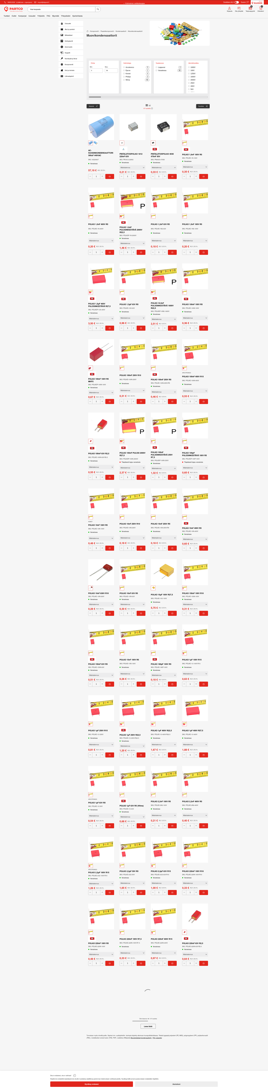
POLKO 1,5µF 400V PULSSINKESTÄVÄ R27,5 (99, 304)
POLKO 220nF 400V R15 (161, 939)
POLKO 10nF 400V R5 (192, 528)
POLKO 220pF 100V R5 (192, 1015)
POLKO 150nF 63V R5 (98, 664)
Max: (106, 67)
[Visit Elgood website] (257, 2)
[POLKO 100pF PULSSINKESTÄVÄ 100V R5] (195, 425)
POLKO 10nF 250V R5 (160, 524)
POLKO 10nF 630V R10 (98, 593)
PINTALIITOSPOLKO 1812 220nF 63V (131, 155)
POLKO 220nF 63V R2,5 (192, 943)
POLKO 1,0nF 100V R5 (192, 154)
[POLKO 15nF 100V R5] (132, 637)
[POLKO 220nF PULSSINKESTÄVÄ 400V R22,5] (164, 987)
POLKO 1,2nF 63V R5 (160, 224)
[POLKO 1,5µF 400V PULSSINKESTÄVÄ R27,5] (101, 276)
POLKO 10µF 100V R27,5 (162, 594)
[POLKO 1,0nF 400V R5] (101, 200)
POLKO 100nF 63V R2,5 (98, 453)
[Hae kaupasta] (98, 9)
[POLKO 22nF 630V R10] (164, 1063)
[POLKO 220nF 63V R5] (101, 987)
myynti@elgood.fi (43, 2)
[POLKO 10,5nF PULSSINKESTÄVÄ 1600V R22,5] (164, 276)
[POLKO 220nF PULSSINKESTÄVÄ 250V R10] (132, 987)
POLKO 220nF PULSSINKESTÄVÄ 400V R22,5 (162, 1016)
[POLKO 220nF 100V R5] (101, 916)
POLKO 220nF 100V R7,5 (131, 939)
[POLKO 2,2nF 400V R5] (195, 779)
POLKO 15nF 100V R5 (129, 659)
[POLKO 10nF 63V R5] (132, 572)
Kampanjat (22, 16)
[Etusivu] (87, 31)
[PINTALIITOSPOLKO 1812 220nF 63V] (132, 127)
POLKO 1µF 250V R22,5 (130, 735)
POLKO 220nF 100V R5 (98, 943)
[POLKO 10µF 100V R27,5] (164, 572)
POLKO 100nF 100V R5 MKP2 (98, 380)
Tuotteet (7, 16)
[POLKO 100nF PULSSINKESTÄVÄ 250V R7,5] (164, 425)
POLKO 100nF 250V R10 (130, 375)
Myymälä (55, 16)
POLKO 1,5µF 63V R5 (129, 304)
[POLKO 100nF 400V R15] (195, 352)
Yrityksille (41, 16)
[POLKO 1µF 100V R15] (195, 637)
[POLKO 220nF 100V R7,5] (132, 916)
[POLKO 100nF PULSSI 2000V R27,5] (132, 425)
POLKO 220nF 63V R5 (98, 1011)
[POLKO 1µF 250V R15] (101, 708)
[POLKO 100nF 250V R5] (164, 352)
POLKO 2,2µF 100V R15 (98, 872)
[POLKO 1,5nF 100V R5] (195, 200)
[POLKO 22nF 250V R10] (132, 1063)
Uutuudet (31, 16)
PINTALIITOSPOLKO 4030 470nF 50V (162, 155)
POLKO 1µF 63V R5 (97, 802)
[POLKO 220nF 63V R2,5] (195, 916)
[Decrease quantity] (90, 176)
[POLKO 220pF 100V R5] (195, 987)
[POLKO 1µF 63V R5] (101, 779)
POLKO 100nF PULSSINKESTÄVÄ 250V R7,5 (162, 454)
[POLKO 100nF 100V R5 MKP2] (101, 352)
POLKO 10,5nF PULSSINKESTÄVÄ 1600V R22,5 (162, 305)
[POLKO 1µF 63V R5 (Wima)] (132, 779)
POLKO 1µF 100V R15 (192, 659)
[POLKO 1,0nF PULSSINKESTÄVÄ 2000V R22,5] (132, 200)
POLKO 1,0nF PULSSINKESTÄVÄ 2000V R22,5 (131, 229)
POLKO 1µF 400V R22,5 (161, 730)
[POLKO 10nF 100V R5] (101, 501)
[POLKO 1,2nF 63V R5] (164, 200)
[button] (147, 105)
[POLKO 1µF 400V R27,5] (195, 708)
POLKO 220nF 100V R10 (193, 871)
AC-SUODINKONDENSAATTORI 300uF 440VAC (100, 153)
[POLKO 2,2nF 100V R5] (164, 779)
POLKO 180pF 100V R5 (161, 664)
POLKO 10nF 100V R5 (98, 525)
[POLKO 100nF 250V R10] (132, 352)
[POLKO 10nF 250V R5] (164, 501)
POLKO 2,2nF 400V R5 (192, 801)
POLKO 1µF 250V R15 (98, 730)
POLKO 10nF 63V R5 (129, 593)
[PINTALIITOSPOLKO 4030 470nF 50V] (164, 127)
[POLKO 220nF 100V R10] (195, 850)
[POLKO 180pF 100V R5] (164, 637)
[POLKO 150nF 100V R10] (195, 572)
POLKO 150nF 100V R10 (193, 593)
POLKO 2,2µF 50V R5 (129, 871)
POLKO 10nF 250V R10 (130, 524)
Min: (91, 67)
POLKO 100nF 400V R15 (193, 376)
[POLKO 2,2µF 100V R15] (101, 850)
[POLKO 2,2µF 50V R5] (132, 850)
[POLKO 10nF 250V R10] (132, 501)
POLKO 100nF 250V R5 (161, 379)
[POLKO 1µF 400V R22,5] (164, 708)
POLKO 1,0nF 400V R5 (98, 224)
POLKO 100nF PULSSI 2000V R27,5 (132, 454)
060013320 (11, 2)
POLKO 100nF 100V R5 (192, 304)
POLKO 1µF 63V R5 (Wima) (132, 805)
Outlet (14, 16)
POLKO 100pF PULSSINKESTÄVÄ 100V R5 (194, 454)
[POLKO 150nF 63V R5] (101, 637)
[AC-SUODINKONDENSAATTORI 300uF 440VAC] (101, 127)
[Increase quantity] (102, 176)
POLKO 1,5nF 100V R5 (192, 224)
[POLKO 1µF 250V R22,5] (132, 708)
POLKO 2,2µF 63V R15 (161, 871)
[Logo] (13, 9)
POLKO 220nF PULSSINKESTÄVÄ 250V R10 (132, 1015)
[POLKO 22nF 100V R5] (101, 1063)
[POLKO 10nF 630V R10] (101, 572)
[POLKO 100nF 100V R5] (195, 276)
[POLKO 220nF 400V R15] (164, 916)
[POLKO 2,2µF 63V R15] (164, 850)
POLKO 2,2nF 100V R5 (161, 801)
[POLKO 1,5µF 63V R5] (132, 276)
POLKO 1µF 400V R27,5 (192, 730)
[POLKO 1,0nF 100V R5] (195, 127)
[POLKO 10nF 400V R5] (195, 501)
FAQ (48, 16)
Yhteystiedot (65, 16)
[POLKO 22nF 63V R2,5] (195, 1063)
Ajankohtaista (77, 16)
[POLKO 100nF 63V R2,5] (101, 425)
